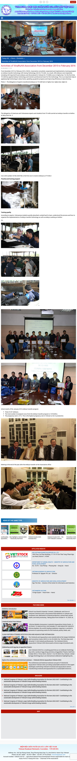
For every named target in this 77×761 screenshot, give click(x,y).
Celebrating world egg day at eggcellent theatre (17, 647)
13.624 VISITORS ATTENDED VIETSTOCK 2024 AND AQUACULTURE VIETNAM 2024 (28, 634)
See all (72, 707)
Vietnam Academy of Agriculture (43, 571)
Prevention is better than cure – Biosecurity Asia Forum (50, 537)
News (13, 58)
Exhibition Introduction (9, 609)
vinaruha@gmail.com (58, 754)
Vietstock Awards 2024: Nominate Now (10, 537)
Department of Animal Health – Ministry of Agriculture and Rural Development (53, 563)
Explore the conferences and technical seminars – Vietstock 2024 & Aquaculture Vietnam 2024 (31, 660)
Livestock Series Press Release (11, 621)
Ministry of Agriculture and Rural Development (49, 581)
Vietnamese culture (39, 590)
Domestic (20, 58)
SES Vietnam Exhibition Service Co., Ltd (45, 552)
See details (70, 600)
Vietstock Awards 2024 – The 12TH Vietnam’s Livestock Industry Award (31, 538)
